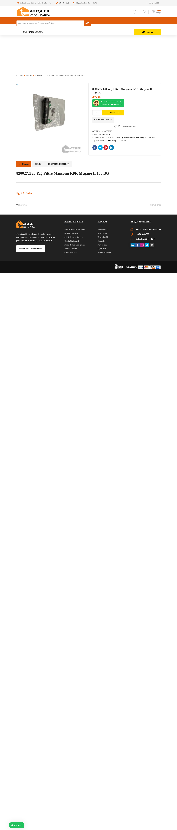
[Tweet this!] (100, 147)
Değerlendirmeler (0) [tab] (58, 164)
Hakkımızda (103, 229)
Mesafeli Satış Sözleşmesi (74, 245)
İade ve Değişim (70, 249)
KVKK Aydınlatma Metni (74, 229)
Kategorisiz (39, 75)
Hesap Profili (103, 237)
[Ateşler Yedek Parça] (34, 11)
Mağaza (29, 75)
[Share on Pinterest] (105, 147)
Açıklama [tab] (24, 164)
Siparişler (101, 241)
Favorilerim (102, 245)
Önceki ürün (21, 205)
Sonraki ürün (155, 205)
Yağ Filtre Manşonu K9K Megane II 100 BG (109, 141)
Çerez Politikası (70, 253)
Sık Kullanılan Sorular (73, 237)
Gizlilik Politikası (71, 233)
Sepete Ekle (113, 113)
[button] (17, 85)
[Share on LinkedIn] (111, 147)
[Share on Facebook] (94, 147)
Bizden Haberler (104, 253)
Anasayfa (19, 75)
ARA (87, 23)
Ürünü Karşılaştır (103, 120)
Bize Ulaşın (102, 233)
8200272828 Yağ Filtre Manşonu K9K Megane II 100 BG (132, 137)
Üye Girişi (102, 249)
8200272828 (104, 137)
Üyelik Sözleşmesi (71, 241)
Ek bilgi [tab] (38, 164)
